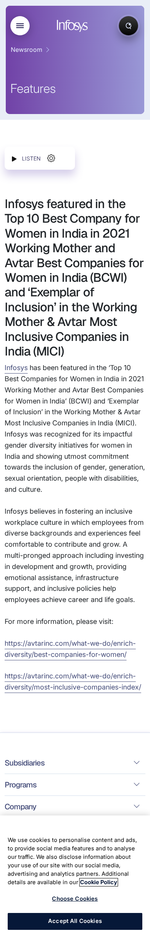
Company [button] (20, 807)
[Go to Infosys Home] (73, 26)
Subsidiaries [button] (25, 763)
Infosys (16, 368)
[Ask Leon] (128, 25)
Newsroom (26, 49)
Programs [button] (21, 785)
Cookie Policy (98, 882)
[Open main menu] (20, 25)
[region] (75, 875)
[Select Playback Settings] (51, 158)
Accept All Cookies (75, 921)
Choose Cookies (75, 898)
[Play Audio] (14, 158)
